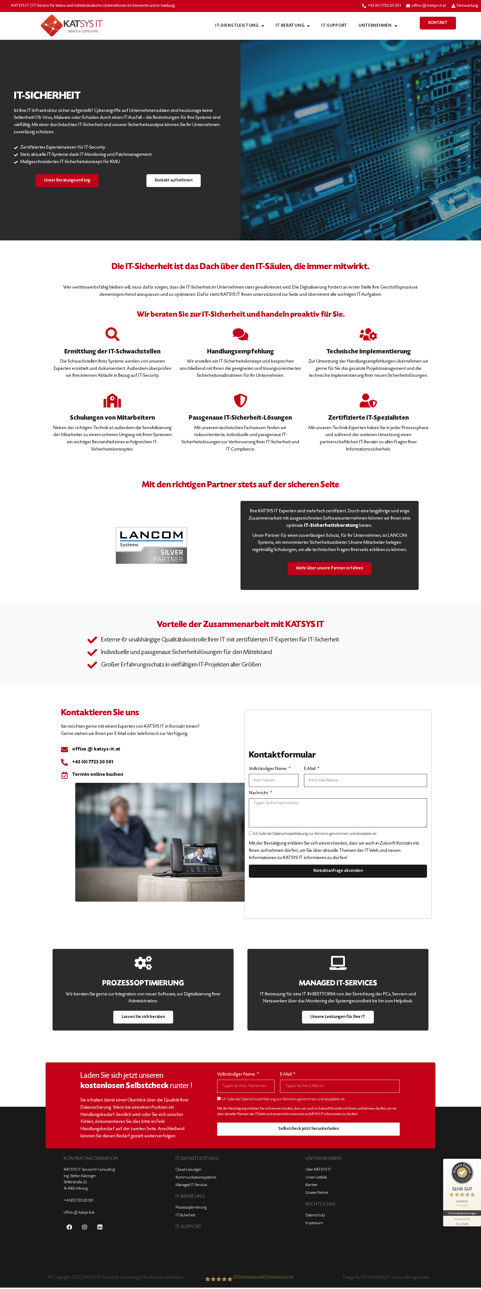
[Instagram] (84, 1227)
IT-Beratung (290, 26)
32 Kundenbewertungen (462, 1213)
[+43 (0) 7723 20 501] (64, 762)
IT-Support (334, 26)
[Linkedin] (99, 1227)
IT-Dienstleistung (237, 26)
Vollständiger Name (268, 768)
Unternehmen (375, 26)
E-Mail (310, 768)
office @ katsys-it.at (96, 749)
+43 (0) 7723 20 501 (92, 762)
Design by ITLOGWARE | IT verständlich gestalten (386, 1277)
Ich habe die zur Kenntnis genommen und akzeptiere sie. (315, 834)
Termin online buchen (97, 775)
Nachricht (259, 793)
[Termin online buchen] (64, 775)
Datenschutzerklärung (290, 834)
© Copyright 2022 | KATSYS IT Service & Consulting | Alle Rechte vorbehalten (116, 1277)
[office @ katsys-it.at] (64, 749)
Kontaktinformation (91, 1158)
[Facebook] (69, 1227)
